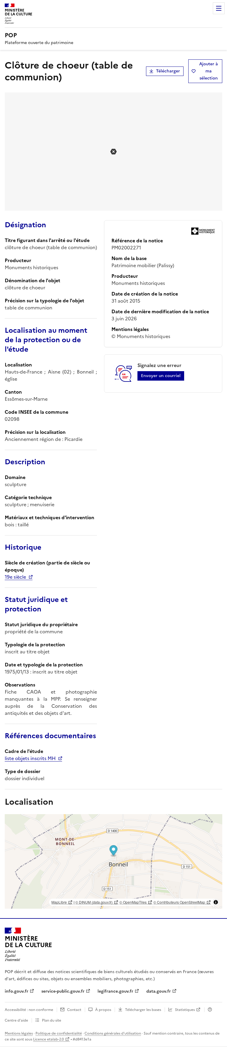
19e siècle (15, 576)
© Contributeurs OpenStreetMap (179, 902)
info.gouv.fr (16, 991)
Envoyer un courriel (161, 376)
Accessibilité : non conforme (29, 1009)
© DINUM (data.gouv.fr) (94, 902)
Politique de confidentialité (58, 1033)
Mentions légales (19, 1033)
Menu (219, 8)
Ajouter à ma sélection (208, 71)
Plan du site (51, 1020)
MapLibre (59, 902)
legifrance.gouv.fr (115, 991)
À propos (103, 1009)
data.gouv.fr (158, 991)
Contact (74, 1009)
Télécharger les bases (143, 1009)
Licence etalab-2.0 (48, 1039)
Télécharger (168, 71)
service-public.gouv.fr (63, 991)
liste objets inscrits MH (30, 758)
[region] (113, 861)
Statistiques (185, 1009)
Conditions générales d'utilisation (113, 1033)
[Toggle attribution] (215, 902)
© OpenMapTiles (133, 902)
